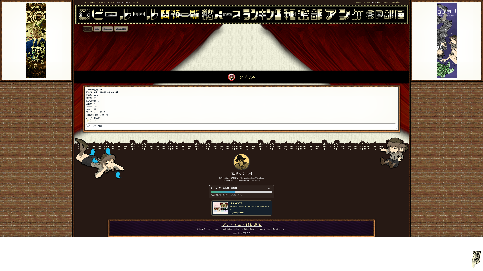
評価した (108, 29)
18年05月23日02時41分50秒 (106, 92)
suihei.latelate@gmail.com (254, 178)
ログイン (386, 2)
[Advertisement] (241, 50)
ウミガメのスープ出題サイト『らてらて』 (99, 2)
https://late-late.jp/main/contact (249, 180)
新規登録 (396, 2)
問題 (97, 29)
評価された (121, 29)
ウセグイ (246, 233)
